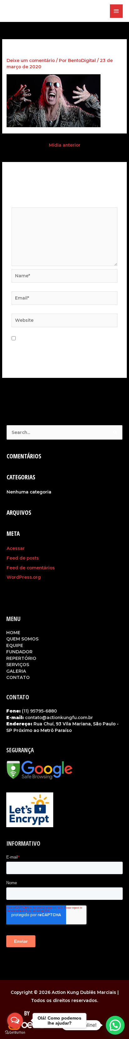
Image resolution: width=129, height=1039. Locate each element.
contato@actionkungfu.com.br (59, 717)
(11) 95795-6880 (39, 710)
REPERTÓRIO (21, 658)
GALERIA (16, 671)
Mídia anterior (64, 145)
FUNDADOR (19, 651)
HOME (13, 632)
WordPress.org (24, 577)
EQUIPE (14, 645)
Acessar (16, 548)
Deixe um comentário (31, 60)
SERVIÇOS (17, 664)
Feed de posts (23, 558)
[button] (115, 1025)
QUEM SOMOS (22, 638)
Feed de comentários (31, 567)
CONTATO (18, 677)
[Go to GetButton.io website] (15, 1033)
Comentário (26, 204)
